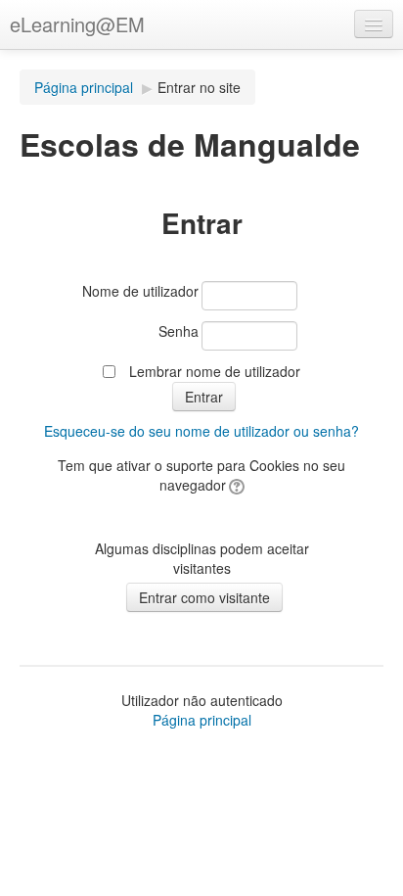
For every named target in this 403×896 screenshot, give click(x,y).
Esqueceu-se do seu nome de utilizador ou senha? (201, 431)
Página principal (83, 87)
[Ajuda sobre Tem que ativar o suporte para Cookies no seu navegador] (235, 485)
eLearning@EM (77, 24)
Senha (178, 331)
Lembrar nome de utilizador (214, 371)
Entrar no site (199, 87)
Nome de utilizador (140, 291)
